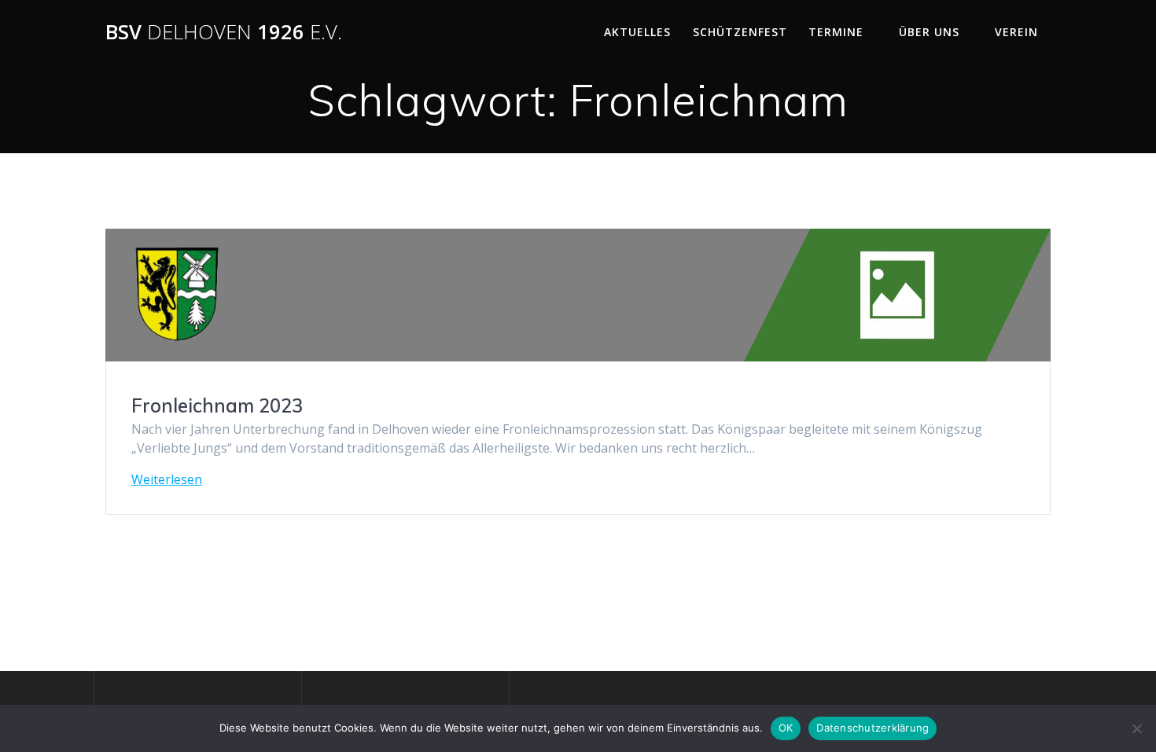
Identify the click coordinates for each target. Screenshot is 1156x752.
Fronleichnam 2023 (217, 405)
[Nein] (1136, 728)
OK (786, 727)
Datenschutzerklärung (872, 727)
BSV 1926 (223, 32)
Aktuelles (637, 31)
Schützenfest (740, 31)
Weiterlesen (166, 479)
